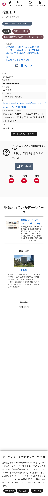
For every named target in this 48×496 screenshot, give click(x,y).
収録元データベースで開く (15, 23)
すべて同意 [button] (36, 491)
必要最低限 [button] (9, 491)
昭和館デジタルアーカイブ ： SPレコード (31, 222)
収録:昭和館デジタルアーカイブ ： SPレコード (23, 37)
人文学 (6, 31)
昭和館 (24, 270)
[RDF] (17, 66)
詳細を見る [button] (23, 491)
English (30, 5)
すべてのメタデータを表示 (24, 134)
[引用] (22, 66)
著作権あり (26, 166)
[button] (40, 4)
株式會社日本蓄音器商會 (17, 59)
